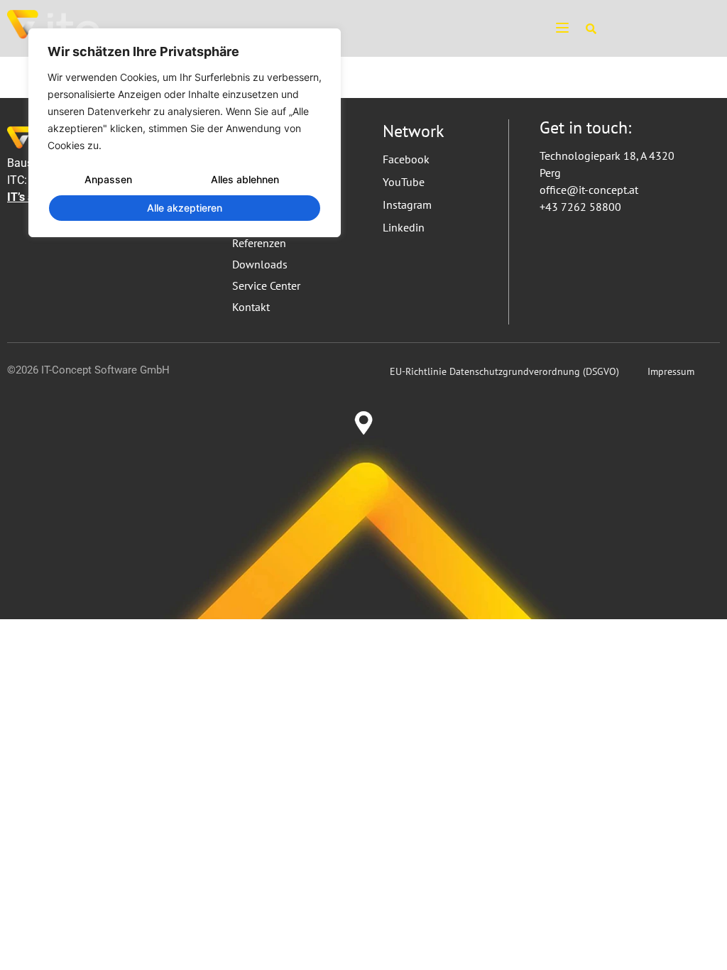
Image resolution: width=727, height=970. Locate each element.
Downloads (260, 264)
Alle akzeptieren (184, 208)
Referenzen (259, 243)
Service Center (266, 285)
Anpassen (108, 179)
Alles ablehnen (245, 179)
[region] (184, 132)
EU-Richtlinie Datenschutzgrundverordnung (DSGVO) (504, 371)
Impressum (670, 371)
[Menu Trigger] (556, 27)
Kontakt (251, 307)
